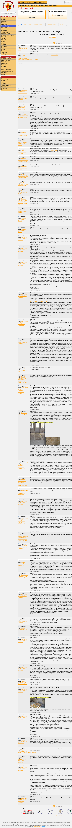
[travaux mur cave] (52, 444)
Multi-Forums (52, 37)
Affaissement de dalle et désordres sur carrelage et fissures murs (23, 324)
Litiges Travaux (5, 36)
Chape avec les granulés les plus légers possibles (22, 760)
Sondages (3, 83)
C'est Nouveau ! (5, 63)
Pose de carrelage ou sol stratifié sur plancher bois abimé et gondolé (22, 379)
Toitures (3, 38)
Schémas (3, 68)
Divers (3, 49)
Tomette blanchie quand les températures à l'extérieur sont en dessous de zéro (23, 537)
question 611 (53, 150)
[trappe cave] (37, 444)
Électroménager (5, 51)
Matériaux (3, 41)
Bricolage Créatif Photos (7, 35)
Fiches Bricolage (5, 60)
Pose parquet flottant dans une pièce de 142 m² (23, 576)
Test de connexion (6, 85)
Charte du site (5, 86)
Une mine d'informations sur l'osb (22, 370)
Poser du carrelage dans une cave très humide (23, 116)
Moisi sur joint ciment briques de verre (23, 48)
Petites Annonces (5, 65)
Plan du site (4, 74)
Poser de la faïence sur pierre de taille (22, 168)
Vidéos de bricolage (6, 58)
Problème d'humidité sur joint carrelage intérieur (23, 176)
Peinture (3, 22)
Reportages (4, 72)
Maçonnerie (4, 27)
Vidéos (21, 5)
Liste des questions (39, 24)
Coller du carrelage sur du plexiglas (22, 152)
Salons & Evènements (7, 71)
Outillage (3, 47)
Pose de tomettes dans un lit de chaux (22, 564)
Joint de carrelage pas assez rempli (21, 108)
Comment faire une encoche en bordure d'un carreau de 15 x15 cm (22, 201)
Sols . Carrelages (5, 26)
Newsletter (4, 88)
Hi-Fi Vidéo (4, 46)
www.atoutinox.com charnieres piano (39, 301)
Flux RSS (3, 82)
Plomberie (3, 18)
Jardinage (3, 54)
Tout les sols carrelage (37, 5)
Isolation (3, 29)
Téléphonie (4, 52)
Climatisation (4, 32)
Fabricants (48, 5)
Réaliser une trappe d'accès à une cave (22, 239)
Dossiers (26, 5)
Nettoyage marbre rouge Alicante (22, 219)
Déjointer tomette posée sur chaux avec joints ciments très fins (27, 751)
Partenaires (4, 90)
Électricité (3, 19)
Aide (61, 24)
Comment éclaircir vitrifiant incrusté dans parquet (22, 143)
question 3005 (54, 55)
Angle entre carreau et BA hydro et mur (22, 100)
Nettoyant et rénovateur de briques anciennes (22, 92)
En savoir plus (37, 826)
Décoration (4, 40)
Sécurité (3, 44)
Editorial (3, 80)
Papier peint (4, 21)
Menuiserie (4, 24)
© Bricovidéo (59, 815)
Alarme (3, 43)
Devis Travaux (5, 61)
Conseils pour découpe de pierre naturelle (23, 211)
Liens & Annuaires (6, 69)
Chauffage (4, 30)
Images (55, 5)
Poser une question (6, 79)
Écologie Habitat (5, 33)
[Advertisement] (8, 119)
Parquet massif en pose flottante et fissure (22, 682)
